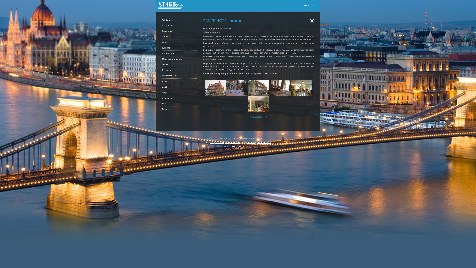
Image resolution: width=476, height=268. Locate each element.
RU (227, 146)
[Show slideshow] (258, 117)
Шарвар (166, 47)
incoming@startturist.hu (259, 142)
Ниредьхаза (168, 53)
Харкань (166, 19)
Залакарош (167, 25)
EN (242, 146)
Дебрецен (167, 98)
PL (235, 146)
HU (250, 146)
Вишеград (167, 31)
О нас (307, 5)
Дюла (164, 81)
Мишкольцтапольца (172, 59)
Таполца (166, 36)
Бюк (164, 103)
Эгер (164, 92)
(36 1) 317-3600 (217, 142)
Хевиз (165, 64)
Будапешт (167, 70)
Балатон (166, 109)
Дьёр (164, 86)
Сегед (165, 42)
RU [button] (314, 5)
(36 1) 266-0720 (232, 142)
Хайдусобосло (169, 75)
